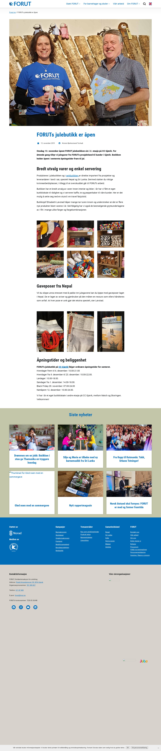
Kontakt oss (134, 532)
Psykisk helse (85, 534)
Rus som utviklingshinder (89, 532)
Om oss (133, 538)
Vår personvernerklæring (139, 747)
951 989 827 (31, 585)
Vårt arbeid (134, 535)
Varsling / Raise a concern (140, 555)
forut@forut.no (20, 595)
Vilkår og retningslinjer (138, 549)
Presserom (134, 547)
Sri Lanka (108, 535)
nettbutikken (72, 175)
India (107, 538)
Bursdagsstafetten (62, 547)
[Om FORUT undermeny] (139, 3)
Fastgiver (59, 541)
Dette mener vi (135, 541)
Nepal (107, 532)
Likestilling (84, 540)
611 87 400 (20, 590)
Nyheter (133, 544)
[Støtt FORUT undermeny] (79, 3)
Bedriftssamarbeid (62, 544)
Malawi (108, 544)
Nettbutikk (59, 550)
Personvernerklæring (137, 552)
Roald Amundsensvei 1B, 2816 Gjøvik (29, 582)
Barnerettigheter (86, 537)
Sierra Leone (110, 541)
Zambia (108, 547)
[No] (158, 748)
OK (128, 747)
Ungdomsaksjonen (62, 538)
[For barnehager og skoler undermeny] (109, 3)
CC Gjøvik (64, 366)
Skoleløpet (60, 535)
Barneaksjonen (61, 532)
